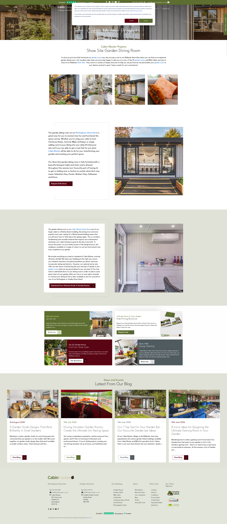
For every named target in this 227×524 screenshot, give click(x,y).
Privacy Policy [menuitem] (155, 497)
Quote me (52, 332)
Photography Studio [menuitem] (120, 505)
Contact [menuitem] (154, 490)
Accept (146, 20)
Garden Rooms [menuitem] (118, 490)
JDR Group (89, 517)
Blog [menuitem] (136, 497)
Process (154, 8)
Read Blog (17, 457)
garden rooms (96, 57)
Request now (123, 332)
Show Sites (81, 62)
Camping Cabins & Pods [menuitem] (121, 500)
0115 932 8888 (137, 2)
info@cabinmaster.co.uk (157, 2)
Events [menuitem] (137, 500)
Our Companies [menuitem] (140, 495)
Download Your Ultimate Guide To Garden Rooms (70, 285)
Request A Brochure (59, 184)
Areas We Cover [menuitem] (140, 502)
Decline (131, 20)
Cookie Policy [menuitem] (155, 500)
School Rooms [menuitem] (117, 502)
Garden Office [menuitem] (118, 492)
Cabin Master (54, 151)
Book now (144, 362)
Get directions (75, 361)
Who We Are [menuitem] (139, 490)
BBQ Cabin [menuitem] (117, 495)
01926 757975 (87, 490)
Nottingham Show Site (86, 133)
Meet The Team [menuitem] (140, 492)
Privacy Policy (138, 10)
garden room (159, 62)
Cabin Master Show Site (80, 229)
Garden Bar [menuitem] (117, 497)
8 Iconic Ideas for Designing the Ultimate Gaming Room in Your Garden (190, 431)
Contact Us (165, 8)
